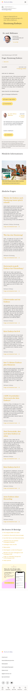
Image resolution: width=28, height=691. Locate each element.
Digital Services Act (6, 673)
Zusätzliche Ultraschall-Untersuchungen (14, 535)
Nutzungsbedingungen (7, 667)
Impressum (4, 657)
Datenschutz (5, 670)
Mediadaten (5, 663)
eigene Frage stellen (10, 99)
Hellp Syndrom (7, 560)
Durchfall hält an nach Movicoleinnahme (14, 538)
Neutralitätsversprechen (8, 660)
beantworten (8, 103)
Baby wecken (7, 547)
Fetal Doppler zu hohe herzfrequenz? (13, 550)
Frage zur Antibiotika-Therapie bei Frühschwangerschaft (12, 557)
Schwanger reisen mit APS (10, 544)
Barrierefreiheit (6, 677)
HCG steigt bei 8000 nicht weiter (12, 532)
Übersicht (6, 61)
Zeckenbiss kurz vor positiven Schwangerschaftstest (11, 541)
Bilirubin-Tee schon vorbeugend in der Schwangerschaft (13, 553)
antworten (9, 134)
